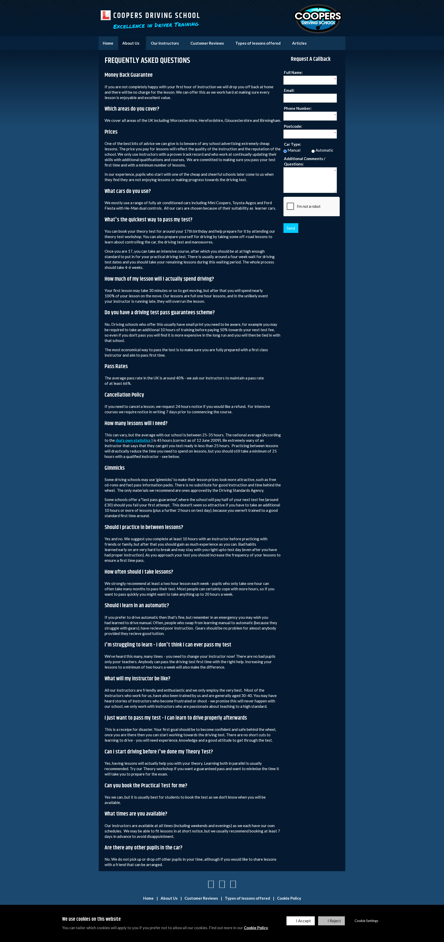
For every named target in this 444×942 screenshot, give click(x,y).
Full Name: (293, 72)
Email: (289, 90)
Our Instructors (165, 43)
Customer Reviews (207, 43)
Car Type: (292, 144)
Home (108, 43)
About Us (130, 43)
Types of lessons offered (258, 43)
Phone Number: (298, 108)
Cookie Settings (366, 921)
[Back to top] (222, 884)
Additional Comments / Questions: (304, 161)
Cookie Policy (256, 927)
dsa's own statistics (133, 440)
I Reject (334, 920)
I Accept (303, 920)
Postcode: (293, 126)
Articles (299, 43)
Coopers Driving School (156, 16)
